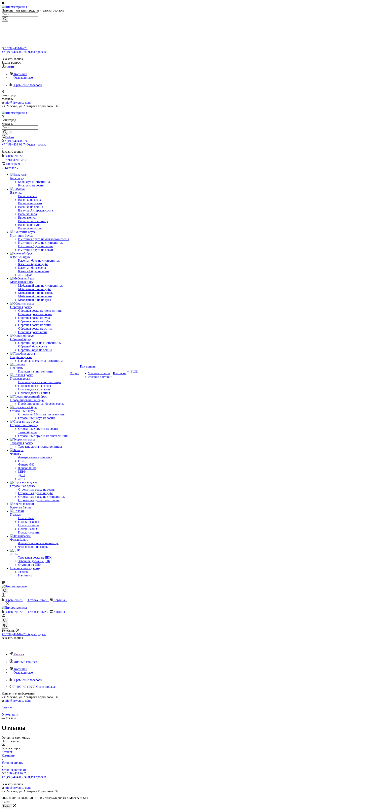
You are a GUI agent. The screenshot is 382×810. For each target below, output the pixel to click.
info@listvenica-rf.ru (18, 102)
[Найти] (5, 19)
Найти (6, 806)
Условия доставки (14, 769)
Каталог (7, 752)
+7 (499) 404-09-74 (15, 48)
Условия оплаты (12, 762)
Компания (8, 755)
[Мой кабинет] (3, 596)
